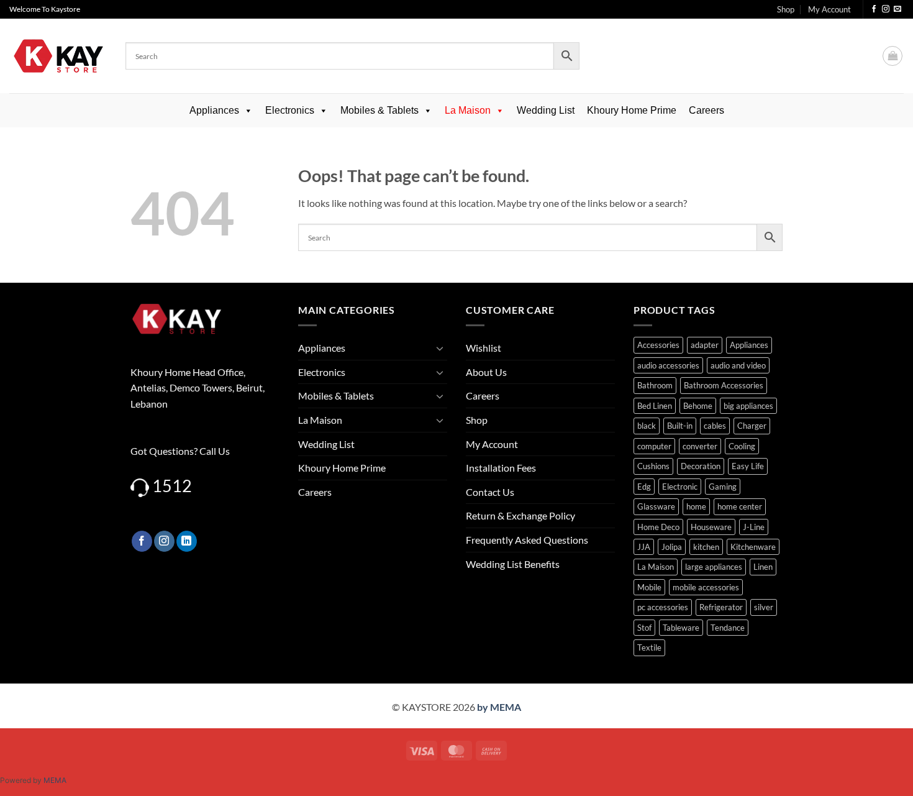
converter (700, 446)
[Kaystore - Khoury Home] (58, 56)
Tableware (681, 628)
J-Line (754, 527)
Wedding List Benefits (513, 564)
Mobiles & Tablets (379, 110)
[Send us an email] (897, 9)
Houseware (711, 527)
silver (763, 607)
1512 (172, 485)
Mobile (649, 587)
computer (654, 446)
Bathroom (655, 385)
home (696, 506)
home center (739, 506)
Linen (763, 567)
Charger (751, 426)
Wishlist (483, 348)
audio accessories (668, 365)
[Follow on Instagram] (885, 9)
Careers (706, 110)
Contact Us (490, 492)
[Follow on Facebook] (874, 9)
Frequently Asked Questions (527, 540)
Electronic (679, 487)
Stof (644, 628)
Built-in (680, 426)
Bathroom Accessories (723, 385)
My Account (829, 9)
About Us (486, 372)
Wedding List (546, 110)
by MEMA (499, 707)
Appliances (214, 110)
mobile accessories (706, 587)
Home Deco (658, 527)
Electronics (289, 110)
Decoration (700, 466)
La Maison (468, 110)
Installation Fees (501, 467)
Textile (649, 647)
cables (715, 426)
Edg (644, 487)
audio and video (738, 365)
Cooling (742, 446)
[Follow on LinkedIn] (186, 541)
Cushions (653, 466)
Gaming (723, 487)
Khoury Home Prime (631, 110)
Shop (785, 9)
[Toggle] (439, 348)
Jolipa (671, 547)
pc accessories (662, 607)
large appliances (713, 567)
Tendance (728, 628)
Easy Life (748, 466)
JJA (643, 547)
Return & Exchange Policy (520, 515)
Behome (697, 406)
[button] (892, 56)
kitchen (706, 547)
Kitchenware (753, 547)
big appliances (748, 406)
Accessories (658, 345)
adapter (705, 345)
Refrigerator (721, 607)
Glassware (656, 506)
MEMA (54, 780)
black (646, 426)
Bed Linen (654, 406)
